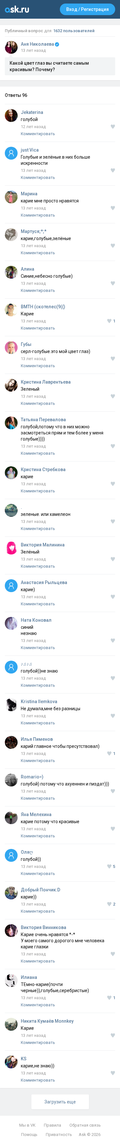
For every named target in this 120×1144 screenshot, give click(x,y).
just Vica (30, 150)
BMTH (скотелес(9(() (43, 306)
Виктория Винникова (43, 927)
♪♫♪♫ (26, 663)
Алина (27, 269)
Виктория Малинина (43, 544)
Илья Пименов (37, 739)
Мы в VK (27, 1125)
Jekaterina (32, 112)
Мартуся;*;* (33, 231)
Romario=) (32, 776)
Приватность (59, 1134)
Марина (29, 193)
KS (24, 1058)
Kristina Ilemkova (39, 701)
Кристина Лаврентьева (46, 382)
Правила (52, 1125)
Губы (26, 344)
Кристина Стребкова (43, 469)
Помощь (29, 1134)
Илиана (29, 977)
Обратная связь (85, 1125)
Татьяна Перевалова (43, 419)
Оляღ (27, 852)
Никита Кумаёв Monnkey (47, 1021)
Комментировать (38, 134)
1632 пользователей (73, 30)
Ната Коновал (36, 620)
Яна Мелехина (36, 814)
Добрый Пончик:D (40, 889)
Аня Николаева (37, 44)
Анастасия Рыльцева (44, 582)
